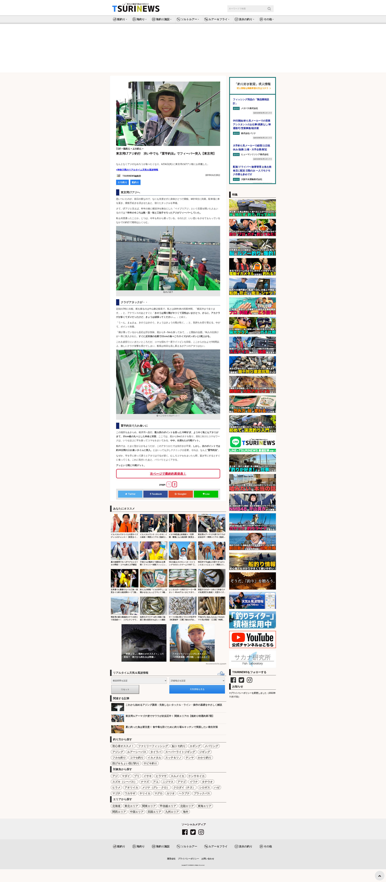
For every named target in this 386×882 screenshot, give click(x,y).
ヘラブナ (184, 793)
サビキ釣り (150, 763)
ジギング (204, 751)
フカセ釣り (119, 757)
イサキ (148, 776)
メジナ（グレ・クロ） (155, 787)
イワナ (194, 781)
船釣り (135, 182)
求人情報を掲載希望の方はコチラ (252, 88)
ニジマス (168, 781)
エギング (195, 746)
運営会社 (171, 858)
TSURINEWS (191, 865)
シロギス (204, 787)
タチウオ (207, 781)
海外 (185, 811)
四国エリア (154, 811)
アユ (155, 781)
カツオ (171, 793)
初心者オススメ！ (123, 746)
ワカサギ (130, 793)
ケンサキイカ (196, 776)
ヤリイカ (144, 793)
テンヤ (190, 757)
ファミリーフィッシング (153, 746)
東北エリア (131, 806)
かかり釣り (204, 757)
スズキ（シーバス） (124, 781)
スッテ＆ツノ (173, 757)
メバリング (211, 746)
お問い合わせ (207, 858)
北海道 (116, 806)
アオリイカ (131, 787)
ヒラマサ (161, 776)
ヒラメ (116, 787)
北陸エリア (187, 806)
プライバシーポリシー (188, 858)
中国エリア (137, 811)
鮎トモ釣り (179, 746)
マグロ (158, 793)
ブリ (136, 776)
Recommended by (213, 664)
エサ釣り (122, 182)
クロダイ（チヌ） (184, 787)
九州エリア (172, 811)
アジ (115, 776)
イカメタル (154, 757)
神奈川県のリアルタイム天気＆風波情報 (137, 169)
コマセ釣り (137, 757)
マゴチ (116, 793)
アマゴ (181, 781)
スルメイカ (177, 776)
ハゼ (217, 787)
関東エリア (149, 806)
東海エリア (204, 806)
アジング (117, 751)
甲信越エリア (168, 806)
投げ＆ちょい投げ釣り (125, 763)
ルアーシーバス (136, 751)
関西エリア (119, 811)
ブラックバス (202, 793)
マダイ (126, 776)
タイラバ (155, 751)
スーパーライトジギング (180, 751)
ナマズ (145, 781)
